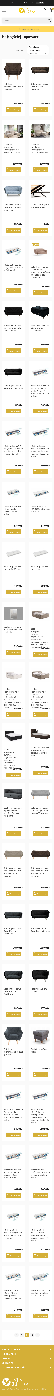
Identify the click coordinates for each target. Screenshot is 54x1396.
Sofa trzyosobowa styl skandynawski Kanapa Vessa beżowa (12, 872)
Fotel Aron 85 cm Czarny (39, 990)
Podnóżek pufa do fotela (39, 1050)
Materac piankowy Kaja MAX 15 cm (12, 567)
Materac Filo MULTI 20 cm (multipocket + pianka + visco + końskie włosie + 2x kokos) (40, 1116)
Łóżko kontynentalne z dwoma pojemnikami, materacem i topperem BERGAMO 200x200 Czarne (11, 758)
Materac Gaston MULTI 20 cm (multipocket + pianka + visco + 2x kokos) (40, 1235)
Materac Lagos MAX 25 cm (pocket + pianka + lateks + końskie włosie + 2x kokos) (40, 451)
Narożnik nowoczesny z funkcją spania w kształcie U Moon (12, 148)
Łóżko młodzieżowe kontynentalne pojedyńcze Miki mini (40, 751)
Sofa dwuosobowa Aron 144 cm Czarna (40, 929)
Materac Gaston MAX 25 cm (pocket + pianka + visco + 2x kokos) (13, 1234)
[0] (50, 10)
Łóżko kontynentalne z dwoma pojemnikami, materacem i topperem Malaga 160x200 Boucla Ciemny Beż (39, 637)
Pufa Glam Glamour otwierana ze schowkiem (40, 328)
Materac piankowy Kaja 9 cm (39, 567)
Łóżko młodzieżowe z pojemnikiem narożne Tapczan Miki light (13, 812)
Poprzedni (16, 1335)
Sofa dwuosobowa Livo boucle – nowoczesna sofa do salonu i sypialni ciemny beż (40, 272)
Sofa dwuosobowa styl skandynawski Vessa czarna (12, 328)
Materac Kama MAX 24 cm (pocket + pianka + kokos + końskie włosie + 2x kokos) (13, 1114)
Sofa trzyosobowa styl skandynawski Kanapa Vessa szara (40, 810)
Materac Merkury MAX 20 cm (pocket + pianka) (40, 509)
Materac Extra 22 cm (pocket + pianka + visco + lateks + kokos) (40, 1173)
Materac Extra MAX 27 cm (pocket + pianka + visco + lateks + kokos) (13, 1173)
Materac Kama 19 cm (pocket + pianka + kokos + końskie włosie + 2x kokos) (13, 450)
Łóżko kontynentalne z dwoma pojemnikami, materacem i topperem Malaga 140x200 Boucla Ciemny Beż (39, 698)
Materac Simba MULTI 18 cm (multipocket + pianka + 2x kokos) (12, 1294)
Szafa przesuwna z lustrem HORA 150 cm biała (13, 629)
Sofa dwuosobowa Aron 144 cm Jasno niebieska (12, 207)
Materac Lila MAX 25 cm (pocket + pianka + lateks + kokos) (12, 510)
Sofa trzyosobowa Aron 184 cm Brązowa (39, 86)
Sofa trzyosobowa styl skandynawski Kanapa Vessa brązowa (39, 872)
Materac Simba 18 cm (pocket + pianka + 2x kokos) (13, 267)
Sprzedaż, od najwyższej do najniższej (38, 50)
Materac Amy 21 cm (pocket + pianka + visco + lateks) (40, 1293)
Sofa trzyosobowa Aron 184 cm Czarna (13, 386)
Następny (37, 1335)
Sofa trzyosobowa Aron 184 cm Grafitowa (12, 931)
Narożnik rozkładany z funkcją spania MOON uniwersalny (40, 148)
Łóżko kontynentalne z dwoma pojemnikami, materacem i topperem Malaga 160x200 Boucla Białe (12, 698)
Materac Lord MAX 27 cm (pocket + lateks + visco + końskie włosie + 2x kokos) (40, 390)
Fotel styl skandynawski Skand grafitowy (13, 1052)
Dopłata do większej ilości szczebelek (40, 205)
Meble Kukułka (35, 1389)
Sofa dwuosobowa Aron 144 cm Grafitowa (12, 991)
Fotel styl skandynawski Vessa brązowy (13, 86)
